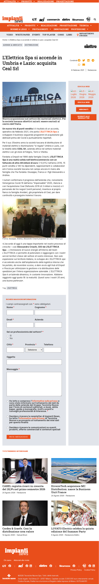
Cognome (40, 307)
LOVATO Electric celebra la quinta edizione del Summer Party (72, 530)
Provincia (30, 345)
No (11, 338)
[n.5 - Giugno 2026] (83, 94)
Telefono (48, 345)
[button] (95, 19)
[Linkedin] (30, 566)
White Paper (22, 35)
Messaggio (13, 369)
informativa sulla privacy (45, 401)
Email (10, 320)
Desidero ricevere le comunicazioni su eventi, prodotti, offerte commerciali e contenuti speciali (34, 429)
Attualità (10, 1)
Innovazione (61, 29)
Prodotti (26, 1)
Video (9, 35)
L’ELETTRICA (12, 288)
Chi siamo (7, 560)
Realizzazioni (46, 1)
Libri (69, 35)
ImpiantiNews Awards (86, 34)
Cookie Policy (89, 570)
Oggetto (11, 357)
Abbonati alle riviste (21, 560)
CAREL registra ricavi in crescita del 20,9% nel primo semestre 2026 (23, 487)
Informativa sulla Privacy (32, 418)
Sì (11, 336)
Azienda (39, 320)
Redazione (92, 70)
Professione (78, 29)
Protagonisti (40, 29)
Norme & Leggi (18, 29)
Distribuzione (31, 45)
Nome (10, 307)
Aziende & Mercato (12, 45)
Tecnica (84, 25)
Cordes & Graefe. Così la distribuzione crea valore (18, 530)
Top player (48, 35)
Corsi (61, 35)
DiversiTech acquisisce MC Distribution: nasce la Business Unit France (70, 489)
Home (4, 40)
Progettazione (65, 1)
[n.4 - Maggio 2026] (92, 94)
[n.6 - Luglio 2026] (74, 94)
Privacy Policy (76, 570)
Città (10, 345)
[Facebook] (9, 566)
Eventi (36, 35)
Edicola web (84, 102)
